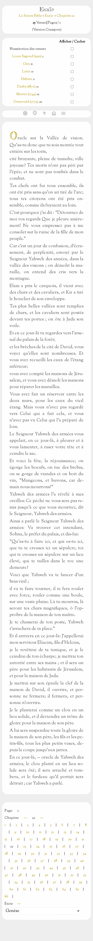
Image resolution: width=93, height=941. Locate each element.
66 (6, 896)
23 (24, 846)
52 (72, 875)
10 (27, 832)
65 (77, 889)
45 (64, 868)
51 (59, 875)
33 (71, 853)
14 (77, 832)
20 (70, 839)
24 (37, 846)
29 (19, 853)
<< (25, 818)
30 (32, 853)
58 (67, 882)
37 (42, 860)
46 (77, 868)
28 (6, 853)
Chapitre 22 (65, 15)
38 (55, 860)
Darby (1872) (26, 86)
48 (20, 875)
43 (37, 868)
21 (83, 839)
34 (84, 853)
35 (15, 860)
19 (56, 839)
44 (51, 868)
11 (40, 832)
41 (11, 868)
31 (45, 853)
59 (80, 882)
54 (16, 882)
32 (58, 853)
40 (82, 860)
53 (84, 875)
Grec (26, 64)
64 (64, 889)
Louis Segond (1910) (27, 56)
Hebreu (26, 79)
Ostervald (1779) (25, 101)
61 (24, 889)
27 (77, 846)
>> (41, 818)
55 (28, 882)
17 (31, 839)
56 (41, 882)
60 (11, 889)
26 (63, 846)
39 (68, 860)
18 (44, 839)
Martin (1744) (26, 94)
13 (65, 832)
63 (50, 889)
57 (54, 882)
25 (50, 846)
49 (33, 875)
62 (37, 889)
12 (52, 832)
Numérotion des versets (28, 49)
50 (46, 875)
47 (6, 875)
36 (28, 860)
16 (18, 839)
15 (6, 839)
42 (24, 868)
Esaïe (49, 15)
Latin (26, 71)
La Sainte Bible (30, 15)
